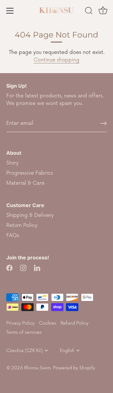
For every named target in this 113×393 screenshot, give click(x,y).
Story (12, 163)
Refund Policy (75, 323)
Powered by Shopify (74, 368)
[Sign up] (103, 123)
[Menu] (10, 11)
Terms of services (24, 332)
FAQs (12, 235)
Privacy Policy (20, 323)
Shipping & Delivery (30, 215)
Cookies (47, 323)
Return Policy (21, 225)
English (67, 350)
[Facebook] (9, 267)
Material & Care (25, 183)
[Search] (89, 12)
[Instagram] (23, 267)
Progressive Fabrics (29, 173)
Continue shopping (56, 60)
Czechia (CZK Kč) (24, 350)
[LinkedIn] (37, 267)
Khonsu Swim (37, 368)
